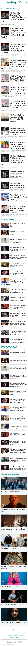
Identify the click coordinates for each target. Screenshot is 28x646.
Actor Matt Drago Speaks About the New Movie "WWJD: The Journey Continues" (18, 209)
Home (4, 634)
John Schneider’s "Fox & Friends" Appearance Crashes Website (17, 174)
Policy (22, 629)
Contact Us (15, 630)
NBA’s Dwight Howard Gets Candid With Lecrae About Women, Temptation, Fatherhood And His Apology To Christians (13, 282)
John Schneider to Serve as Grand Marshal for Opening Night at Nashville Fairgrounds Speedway (13, 48)
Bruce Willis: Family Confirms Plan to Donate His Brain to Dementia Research (17, 265)
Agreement (14, 629)
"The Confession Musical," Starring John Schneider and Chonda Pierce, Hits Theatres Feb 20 (18, 104)
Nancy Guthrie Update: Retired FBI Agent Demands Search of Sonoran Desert (17, 225)
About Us (6, 629)
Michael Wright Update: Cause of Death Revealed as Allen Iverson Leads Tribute (18, 233)
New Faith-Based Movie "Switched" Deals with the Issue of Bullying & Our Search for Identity (17, 145)
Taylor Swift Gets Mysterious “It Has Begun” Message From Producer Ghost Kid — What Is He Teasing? (18, 241)
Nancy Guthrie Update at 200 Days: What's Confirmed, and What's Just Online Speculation (17, 307)
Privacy (19, 629)
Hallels (13, 2)
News (9, 634)
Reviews (15, 634)
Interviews (22, 634)
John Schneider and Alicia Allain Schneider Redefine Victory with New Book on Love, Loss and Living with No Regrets (14, 64)
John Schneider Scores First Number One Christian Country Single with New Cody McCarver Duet (13, 160)
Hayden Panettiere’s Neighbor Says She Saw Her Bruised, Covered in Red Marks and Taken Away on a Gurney (17, 340)
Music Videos (8, 636)
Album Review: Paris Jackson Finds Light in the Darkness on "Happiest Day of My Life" (17, 315)
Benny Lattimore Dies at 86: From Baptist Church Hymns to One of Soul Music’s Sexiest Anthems (18, 257)
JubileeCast (11, 642)
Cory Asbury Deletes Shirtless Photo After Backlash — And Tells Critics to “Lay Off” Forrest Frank (17, 332)
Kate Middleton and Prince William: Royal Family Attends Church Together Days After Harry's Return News (18, 299)
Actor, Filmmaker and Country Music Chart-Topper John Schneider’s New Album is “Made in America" (13, 33)
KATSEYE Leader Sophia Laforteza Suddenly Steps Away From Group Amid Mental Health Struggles (17, 291)
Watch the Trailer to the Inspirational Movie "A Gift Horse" (18, 197)
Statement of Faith (9, 630)
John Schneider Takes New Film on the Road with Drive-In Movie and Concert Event (18, 131)
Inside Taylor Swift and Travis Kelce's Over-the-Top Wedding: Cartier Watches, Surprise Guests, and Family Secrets (13, 324)
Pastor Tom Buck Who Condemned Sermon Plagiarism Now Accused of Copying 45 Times (17, 249)
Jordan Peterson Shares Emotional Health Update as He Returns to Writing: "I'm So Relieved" (17, 273)
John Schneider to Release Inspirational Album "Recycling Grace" (18, 185)
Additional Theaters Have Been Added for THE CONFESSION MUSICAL (18, 78)
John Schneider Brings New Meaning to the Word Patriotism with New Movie (17, 118)
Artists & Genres (18, 636)
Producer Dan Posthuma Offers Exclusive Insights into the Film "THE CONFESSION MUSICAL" (18, 90)
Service (10, 629)
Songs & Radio (14, 637)
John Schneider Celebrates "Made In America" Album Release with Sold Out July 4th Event (13, 17)
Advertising (20, 630)
